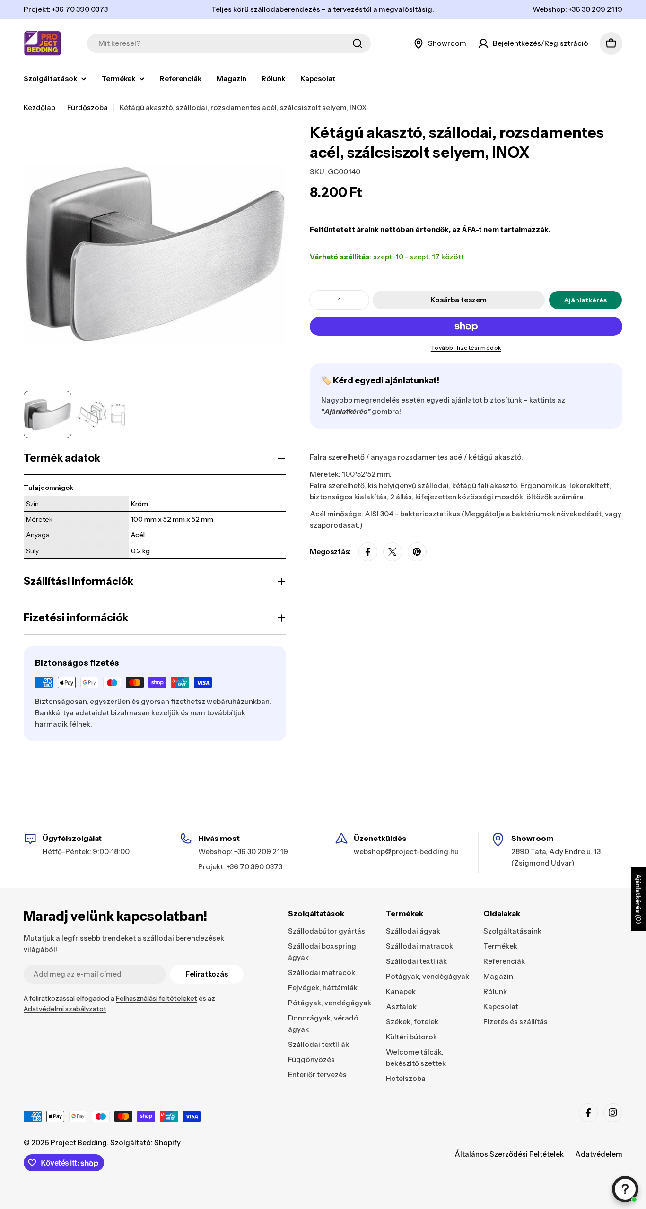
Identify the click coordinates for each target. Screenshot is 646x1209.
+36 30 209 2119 (261, 851)
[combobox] (229, 43)
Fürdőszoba (87, 107)
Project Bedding (79, 1142)
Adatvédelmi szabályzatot (65, 1008)
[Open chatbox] (625, 1189)
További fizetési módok (466, 347)
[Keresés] (357, 43)
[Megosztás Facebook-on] (367, 551)
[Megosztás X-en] (392, 551)
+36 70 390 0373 (254, 866)
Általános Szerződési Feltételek (509, 1153)
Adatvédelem (598, 1153)
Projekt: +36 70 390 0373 (66, 9)
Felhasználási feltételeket (156, 998)
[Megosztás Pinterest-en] (417, 551)
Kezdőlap (39, 107)
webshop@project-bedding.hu (406, 851)
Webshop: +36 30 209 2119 (577, 9)
